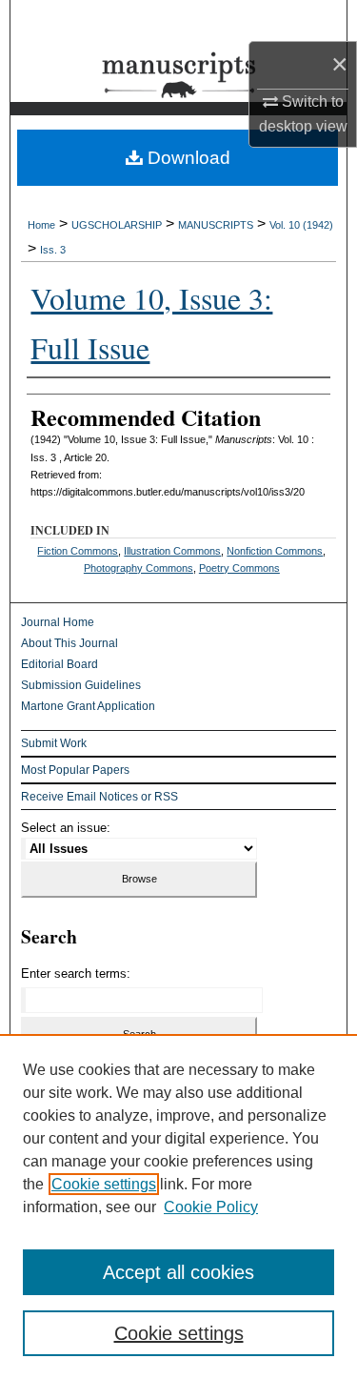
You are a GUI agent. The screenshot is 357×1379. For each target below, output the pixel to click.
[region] (178, 1206)
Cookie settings (103, 1184)
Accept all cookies (178, 1272)
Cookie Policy (211, 1207)
